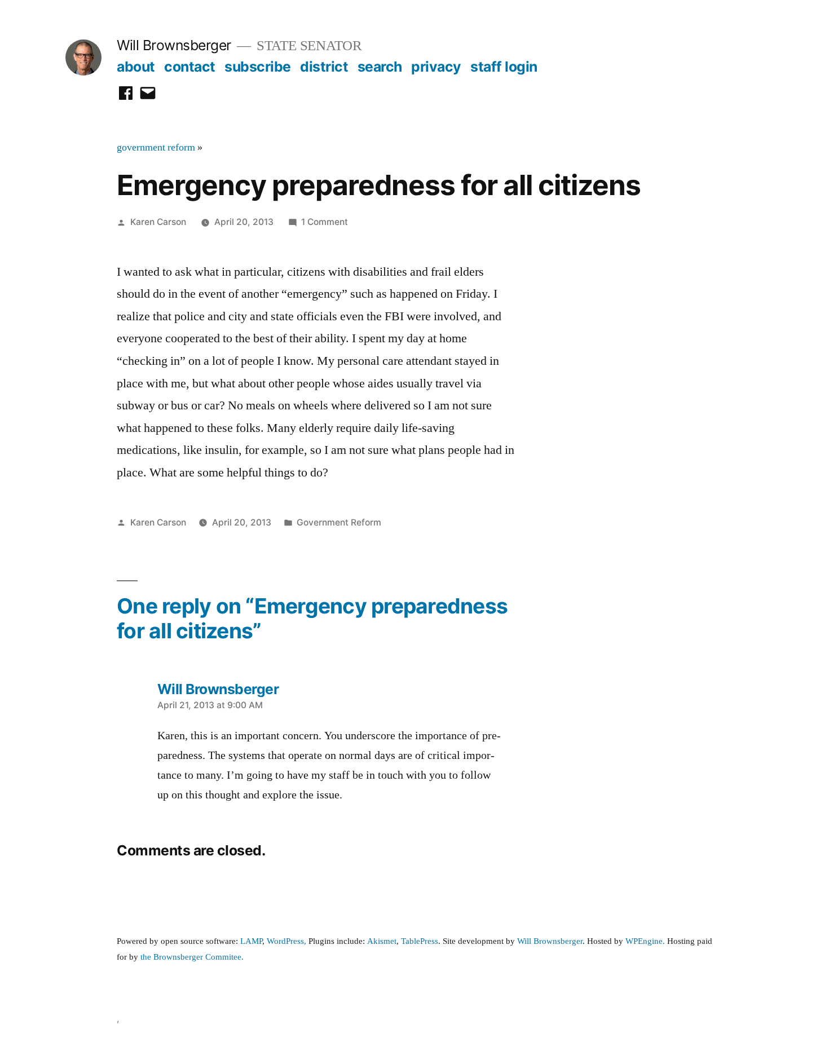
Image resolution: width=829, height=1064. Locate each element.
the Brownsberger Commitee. (192, 957)
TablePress (419, 941)
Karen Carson (158, 222)
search (380, 66)
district (324, 66)
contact (189, 66)
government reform (156, 148)
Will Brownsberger (174, 45)
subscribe (257, 66)
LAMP (251, 941)
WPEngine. (646, 941)
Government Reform (339, 522)
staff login (503, 66)
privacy (436, 66)
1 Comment (324, 222)
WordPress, (286, 941)
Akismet (381, 941)
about (136, 66)
